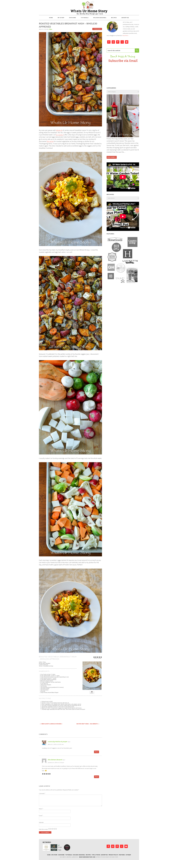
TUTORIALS (68, 854)
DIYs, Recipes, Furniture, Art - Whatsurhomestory (89, 7)
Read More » (111, 157)
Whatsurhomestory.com (87, 857)
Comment (42, 793)
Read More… (125, 35)
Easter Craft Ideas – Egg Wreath (87, 724)
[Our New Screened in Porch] (123, 115)
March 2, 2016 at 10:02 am (56, 744)
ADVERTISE (104, 854)
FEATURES (122, 854)
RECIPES (88, 854)
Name (41, 809)
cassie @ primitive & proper (57, 741)
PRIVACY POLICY (113, 854)
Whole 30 (59, 130)
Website (41, 822)
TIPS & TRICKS (96, 854)
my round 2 (59, 135)
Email (41, 815)
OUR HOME (61, 854)
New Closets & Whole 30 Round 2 (51, 724)
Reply (96, 752)
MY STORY (54, 854)
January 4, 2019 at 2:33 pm (56, 762)
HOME (49, 854)
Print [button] (92, 693)
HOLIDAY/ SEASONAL (79, 854)
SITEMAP (128, 854)
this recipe (50, 141)
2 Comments (97, 29)
